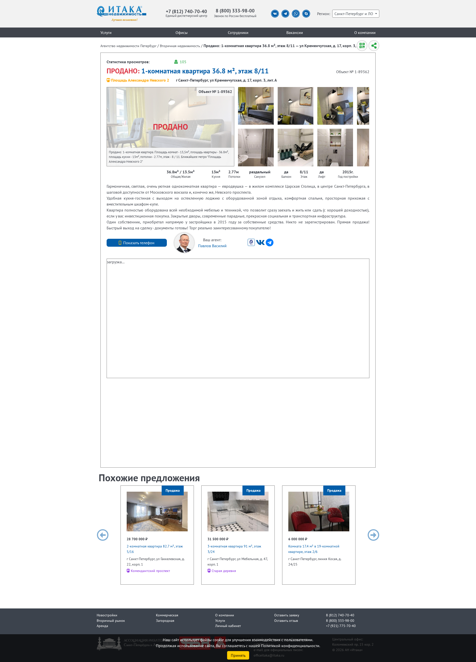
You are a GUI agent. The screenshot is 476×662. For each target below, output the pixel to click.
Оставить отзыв (286, 620)
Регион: (323, 13)
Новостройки (107, 615)
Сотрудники (238, 32)
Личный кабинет (228, 625)
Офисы (182, 32)
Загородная (165, 620)
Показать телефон (138, 242)
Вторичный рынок (111, 620)
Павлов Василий (212, 245)
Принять (238, 655)
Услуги (106, 32)
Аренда (102, 625)
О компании (365, 32)
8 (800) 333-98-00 (235, 10)
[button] (103, 535)
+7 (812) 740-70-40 (186, 11)
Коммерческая (167, 615)
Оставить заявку (286, 615)
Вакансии (294, 32)
